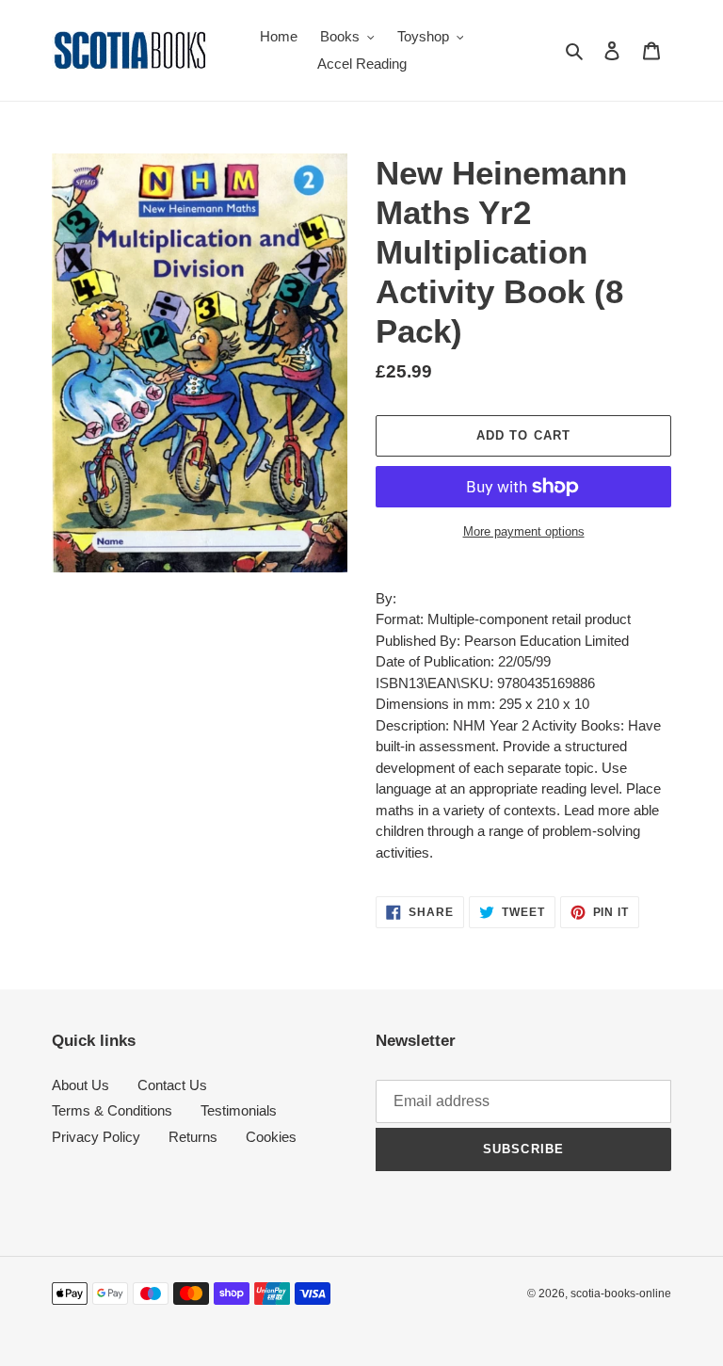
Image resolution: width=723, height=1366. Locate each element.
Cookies (271, 1137)
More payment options (524, 531)
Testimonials (239, 1110)
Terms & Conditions (112, 1110)
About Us (80, 1085)
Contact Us (172, 1085)
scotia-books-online (620, 1293)
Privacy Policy (96, 1137)
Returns (193, 1137)
